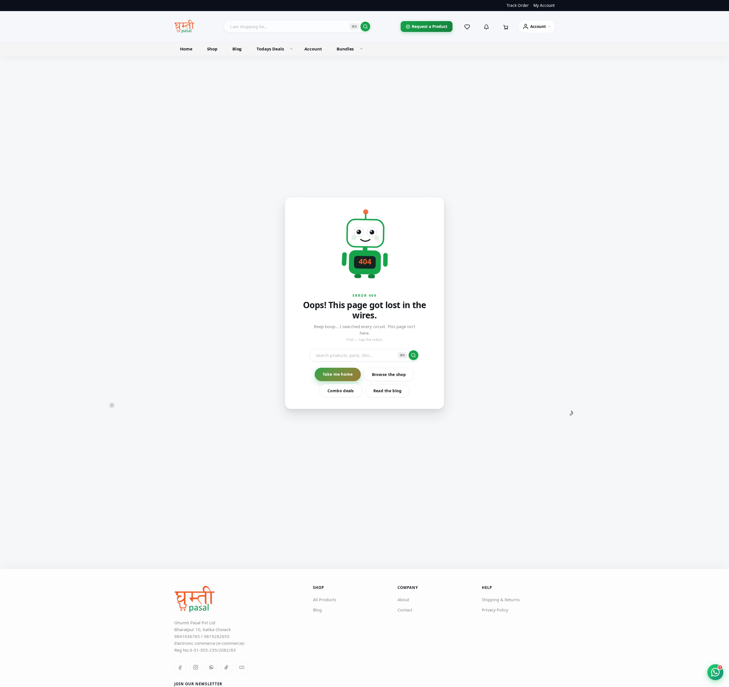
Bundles (345, 49)
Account (313, 49)
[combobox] (298, 26)
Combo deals (340, 390)
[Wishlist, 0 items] (467, 26)
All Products (324, 599)
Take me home (338, 374)
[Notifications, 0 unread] (486, 26)
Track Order (518, 5)
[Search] (365, 26)
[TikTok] (226, 667)
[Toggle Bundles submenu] (361, 49)
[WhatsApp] (211, 667)
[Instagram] (196, 667)
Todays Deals (270, 49)
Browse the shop (389, 374)
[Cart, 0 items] (505, 26)
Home (186, 49)
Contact (405, 610)
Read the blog (387, 390)
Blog (237, 49)
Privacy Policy (495, 610)
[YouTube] (242, 667)
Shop (212, 49)
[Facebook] (180, 667)
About (403, 599)
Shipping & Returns (501, 599)
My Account (544, 5)
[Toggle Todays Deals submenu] (291, 49)
